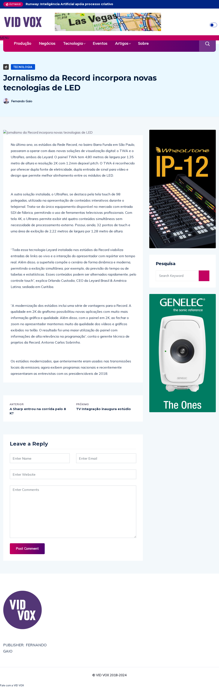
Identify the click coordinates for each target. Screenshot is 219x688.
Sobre (143, 43)
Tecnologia (73, 43)
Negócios (47, 43)
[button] (109, 37)
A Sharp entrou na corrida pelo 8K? (38, 411)
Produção (22, 43)
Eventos (100, 43)
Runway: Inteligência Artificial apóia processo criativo (69, 4)
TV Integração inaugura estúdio (103, 409)
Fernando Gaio (21, 101)
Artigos (121, 43)
